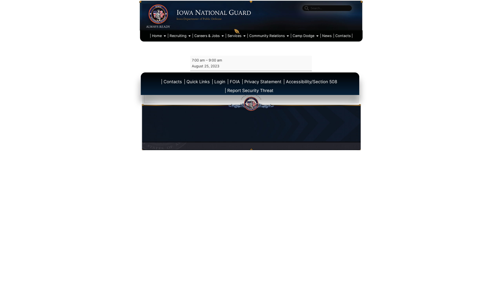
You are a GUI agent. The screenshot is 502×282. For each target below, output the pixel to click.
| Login (218, 81)
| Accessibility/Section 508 (310, 81)
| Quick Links (197, 81)
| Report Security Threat (249, 90)
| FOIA (233, 81)
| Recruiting (176, 36)
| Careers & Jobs (206, 36)
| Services (233, 36)
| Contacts (171, 81)
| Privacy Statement (261, 81)
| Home (156, 36)
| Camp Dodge (302, 36)
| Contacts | (343, 36)
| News (326, 36)
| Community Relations (266, 36)
